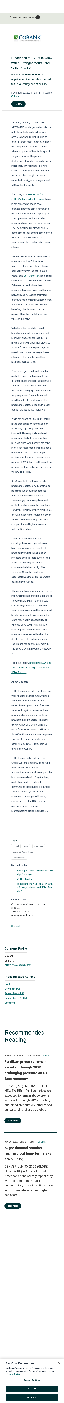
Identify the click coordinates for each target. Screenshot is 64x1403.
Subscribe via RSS (14, 993)
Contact (15, 926)
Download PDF (13, 988)
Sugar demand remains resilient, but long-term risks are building (27, 1153)
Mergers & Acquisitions (23, 852)
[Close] (59, 1363)
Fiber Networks (19, 857)
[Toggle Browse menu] (52, 17)
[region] (32, 1381)
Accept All (32, 1397)
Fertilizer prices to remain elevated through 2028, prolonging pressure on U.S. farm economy (26, 1070)
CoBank (15, 96)
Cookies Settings (32, 1380)
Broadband (38, 846)
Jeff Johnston (31, 275)
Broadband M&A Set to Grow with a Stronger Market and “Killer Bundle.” (31, 667)
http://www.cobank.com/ (18, 965)
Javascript (11, 1002)
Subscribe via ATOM (16, 998)
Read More (12, 1120)
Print (7, 984)
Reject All (31, 1389)
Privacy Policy (13, 1374)
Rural (26, 846)
